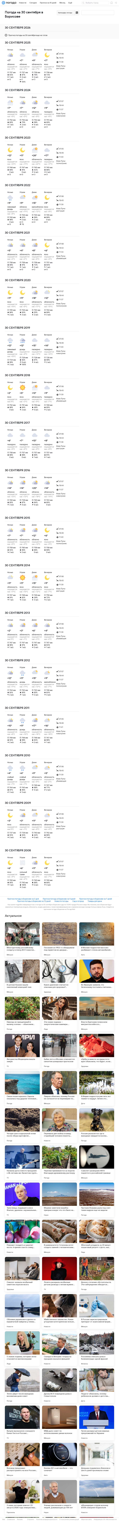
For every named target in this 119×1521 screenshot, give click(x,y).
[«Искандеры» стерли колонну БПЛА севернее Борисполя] (96, 1497)
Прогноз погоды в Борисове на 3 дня (23, 899)
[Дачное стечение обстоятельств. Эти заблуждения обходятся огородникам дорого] (96, 1274)
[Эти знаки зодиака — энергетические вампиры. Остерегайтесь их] (59, 1014)
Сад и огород (78, 901)
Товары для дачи (95, 901)
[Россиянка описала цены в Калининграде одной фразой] (96, 1348)
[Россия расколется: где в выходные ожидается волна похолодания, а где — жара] (96, 1125)
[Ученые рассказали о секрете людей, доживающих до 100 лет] (59, 1497)
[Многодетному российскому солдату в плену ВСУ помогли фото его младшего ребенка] (22, 939)
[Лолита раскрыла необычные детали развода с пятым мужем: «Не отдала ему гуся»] (59, 1274)
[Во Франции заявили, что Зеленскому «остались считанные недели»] (96, 977)
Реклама (20, 1519)
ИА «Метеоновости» (110, 1519)
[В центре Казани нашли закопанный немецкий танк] (22, 977)
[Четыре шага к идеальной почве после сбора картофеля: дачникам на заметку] (22, 1125)
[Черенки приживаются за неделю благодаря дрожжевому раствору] (59, 1162)
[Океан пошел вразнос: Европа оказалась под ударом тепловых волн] (22, 1088)
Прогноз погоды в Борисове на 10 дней (34, 901)
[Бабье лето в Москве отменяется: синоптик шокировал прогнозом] (59, 1051)
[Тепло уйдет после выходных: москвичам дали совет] (22, 1385)
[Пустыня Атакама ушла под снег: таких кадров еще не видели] (96, 1200)
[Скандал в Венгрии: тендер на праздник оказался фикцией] (59, 1348)
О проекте (30, 1519)
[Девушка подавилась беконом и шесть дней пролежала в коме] (96, 1460)
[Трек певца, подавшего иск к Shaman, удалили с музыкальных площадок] (22, 1200)
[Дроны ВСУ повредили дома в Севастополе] (59, 1385)
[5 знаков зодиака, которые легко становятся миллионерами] (22, 1348)
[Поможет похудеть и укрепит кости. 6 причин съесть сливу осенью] (22, 1237)
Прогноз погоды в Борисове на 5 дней (59, 899)
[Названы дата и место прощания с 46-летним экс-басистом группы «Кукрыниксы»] (22, 1162)
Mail (3, 1519)
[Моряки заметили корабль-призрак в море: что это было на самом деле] (59, 1200)
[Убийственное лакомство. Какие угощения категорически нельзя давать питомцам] (59, 1311)
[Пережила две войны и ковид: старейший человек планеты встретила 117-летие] (59, 1125)
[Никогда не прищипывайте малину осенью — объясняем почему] (22, 1014)
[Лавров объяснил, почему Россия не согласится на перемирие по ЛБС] (59, 1088)
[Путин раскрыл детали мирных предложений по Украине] (96, 1423)
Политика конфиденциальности (46, 1519)
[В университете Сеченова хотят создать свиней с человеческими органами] (59, 1237)
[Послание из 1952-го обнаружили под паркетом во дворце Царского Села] (59, 939)
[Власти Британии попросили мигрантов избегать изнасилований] (96, 1014)
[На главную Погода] (10, 3)
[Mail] (3, 3)
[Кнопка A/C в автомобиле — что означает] (59, 1460)
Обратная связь (86, 1519)
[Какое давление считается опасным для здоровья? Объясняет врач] (59, 977)
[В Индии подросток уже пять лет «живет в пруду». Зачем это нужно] (96, 1088)
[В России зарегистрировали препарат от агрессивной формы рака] (96, 1311)
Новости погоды (61, 901)
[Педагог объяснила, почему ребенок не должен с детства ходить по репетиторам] (96, 1385)
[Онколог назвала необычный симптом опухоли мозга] (22, 1274)
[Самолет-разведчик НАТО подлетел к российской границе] (96, 1162)
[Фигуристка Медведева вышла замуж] (22, 1051)
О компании (11, 1519)
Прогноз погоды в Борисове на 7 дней (95, 899)
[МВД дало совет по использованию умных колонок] (59, 1423)
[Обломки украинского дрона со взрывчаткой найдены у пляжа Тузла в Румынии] (22, 1311)
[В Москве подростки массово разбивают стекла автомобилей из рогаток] (96, 939)
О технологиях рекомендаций (69, 1519)
